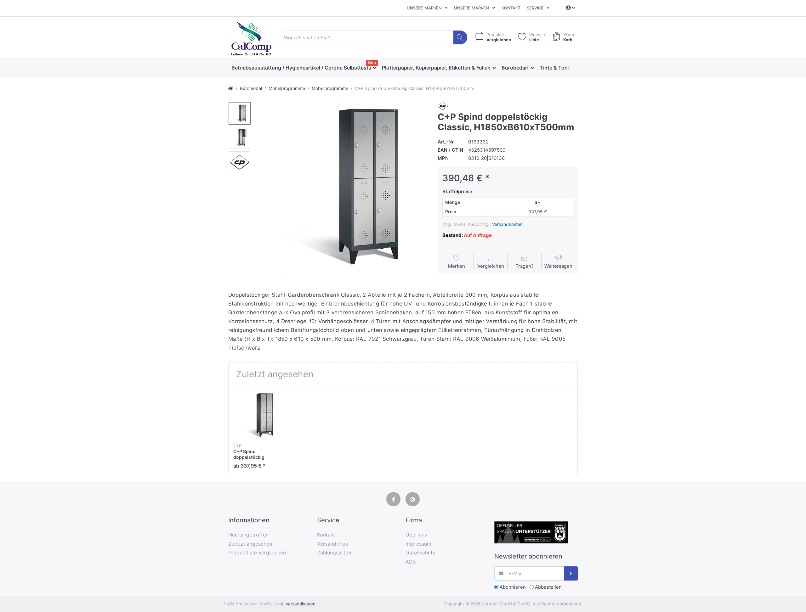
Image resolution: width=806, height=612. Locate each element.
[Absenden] (571, 573)
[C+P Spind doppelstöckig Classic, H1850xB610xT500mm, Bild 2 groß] (239, 138)
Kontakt (511, 7)
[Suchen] (460, 38)
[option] (342, 187)
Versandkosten (507, 224)
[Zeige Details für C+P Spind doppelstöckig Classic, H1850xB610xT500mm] (257, 415)
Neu (372, 62)
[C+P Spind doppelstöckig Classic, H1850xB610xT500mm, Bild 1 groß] (239, 113)
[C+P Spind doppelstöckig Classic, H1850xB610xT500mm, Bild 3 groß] (239, 162)
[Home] (230, 88)
